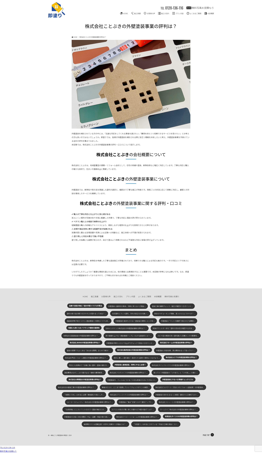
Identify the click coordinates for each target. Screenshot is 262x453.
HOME (125, 13)
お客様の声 (151, 13)
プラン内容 (179, 13)
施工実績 (137, 13)
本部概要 (210, 13)
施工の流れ (165, 13)
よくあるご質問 (195, 13)
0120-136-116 (172, 7)
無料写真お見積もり (203, 8)
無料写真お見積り (172, 296)
